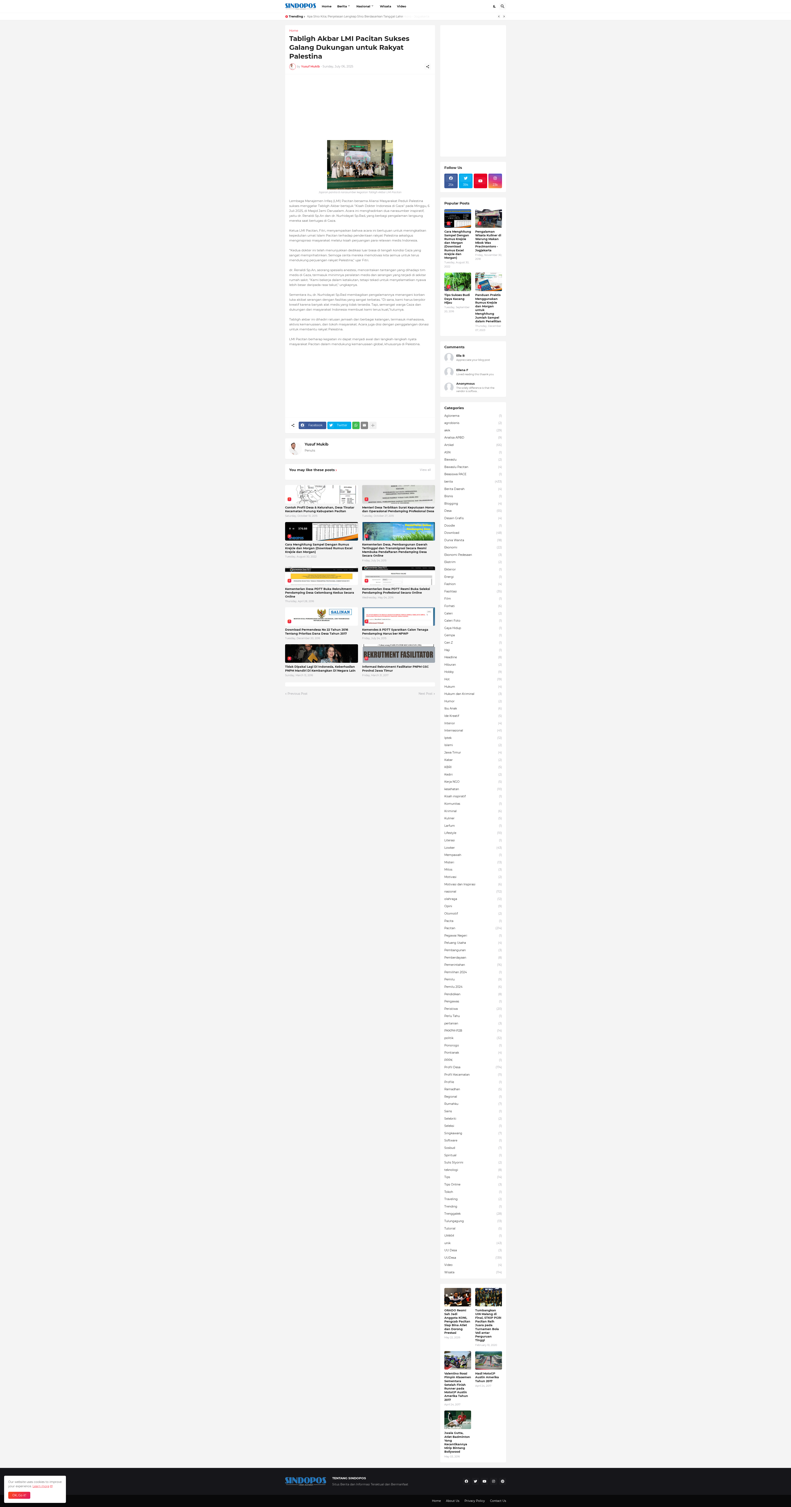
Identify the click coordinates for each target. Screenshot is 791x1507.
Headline (473, 657)
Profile (473, 1082)
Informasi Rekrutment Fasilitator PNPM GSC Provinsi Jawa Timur (395, 668)
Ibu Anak (473, 708)
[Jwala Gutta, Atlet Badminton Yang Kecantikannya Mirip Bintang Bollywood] (457, 1420)
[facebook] (466, 1481)
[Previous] (499, 16)
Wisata (385, 6)
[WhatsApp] (356, 425)
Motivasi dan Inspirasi (473, 884)
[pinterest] (502, 1481)
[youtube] (480, 181)
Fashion (473, 584)
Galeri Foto (473, 620)
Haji (473, 650)
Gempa (473, 635)
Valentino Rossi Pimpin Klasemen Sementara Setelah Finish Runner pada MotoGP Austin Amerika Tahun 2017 (457, 1386)
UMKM (473, 1236)
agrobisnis (473, 423)
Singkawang (473, 1133)
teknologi (473, 1170)
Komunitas (473, 804)
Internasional (473, 730)
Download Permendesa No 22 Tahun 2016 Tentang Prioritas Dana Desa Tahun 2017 (316, 631)
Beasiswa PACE (473, 474)
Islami (473, 745)
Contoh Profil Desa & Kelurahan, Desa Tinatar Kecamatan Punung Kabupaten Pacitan (319, 509)
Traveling (473, 1199)
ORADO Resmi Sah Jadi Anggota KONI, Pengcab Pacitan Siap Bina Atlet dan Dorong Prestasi (457, 1321)
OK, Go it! (19, 1495)
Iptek (473, 738)
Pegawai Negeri (473, 935)
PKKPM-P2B (473, 1030)
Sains (473, 1111)
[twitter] (475, 1481)
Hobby (473, 672)
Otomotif (473, 913)
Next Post (426, 693)
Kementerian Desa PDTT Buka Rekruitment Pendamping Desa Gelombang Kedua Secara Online (319, 592)
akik (473, 430)
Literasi (473, 840)
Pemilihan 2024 (473, 972)
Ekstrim (473, 562)
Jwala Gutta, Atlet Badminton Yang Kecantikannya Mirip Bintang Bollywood (457, 1442)
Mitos (473, 869)
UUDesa (473, 1258)
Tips (473, 1177)
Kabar (473, 760)
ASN (473, 452)
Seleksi (473, 1126)
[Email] (364, 425)
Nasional (363, 6)
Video (401, 6)
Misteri (473, 862)
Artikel (473, 445)
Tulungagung (473, 1221)
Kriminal (473, 811)
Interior (473, 723)
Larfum (473, 826)
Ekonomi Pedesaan (473, 555)
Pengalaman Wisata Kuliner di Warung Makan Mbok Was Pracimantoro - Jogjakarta (488, 241)
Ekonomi (473, 547)
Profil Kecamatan (473, 1074)
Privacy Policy (475, 1501)
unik (473, 1243)
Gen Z (473, 642)
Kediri (473, 774)
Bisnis (473, 496)
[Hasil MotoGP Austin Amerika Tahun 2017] (488, 1360)
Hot (473, 679)
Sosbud (473, 1148)
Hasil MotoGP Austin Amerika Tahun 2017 (487, 1377)
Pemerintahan (473, 965)
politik (473, 1038)
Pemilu (473, 979)
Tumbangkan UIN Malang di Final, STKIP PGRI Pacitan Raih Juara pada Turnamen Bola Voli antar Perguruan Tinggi (488, 1325)
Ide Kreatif (473, 716)
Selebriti (473, 1118)
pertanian (473, 1023)
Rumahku (473, 1104)
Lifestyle (473, 833)
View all (425, 469)
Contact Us (498, 1501)
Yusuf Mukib (316, 444)
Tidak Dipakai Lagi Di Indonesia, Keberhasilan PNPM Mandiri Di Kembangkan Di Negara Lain (320, 668)
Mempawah (473, 855)
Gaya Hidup (473, 628)
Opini (473, 906)
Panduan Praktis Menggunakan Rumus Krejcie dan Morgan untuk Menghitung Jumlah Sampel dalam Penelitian (488, 308)
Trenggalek (473, 1214)
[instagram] (493, 1481)
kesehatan (473, 789)
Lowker (473, 848)
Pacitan (473, 928)
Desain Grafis (473, 518)
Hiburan (473, 664)
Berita (342, 6)
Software (473, 1140)
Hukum (473, 686)
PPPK (473, 1060)
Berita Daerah (473, 489)
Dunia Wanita (473, 540)
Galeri (473, 613)
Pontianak (473, 1052)
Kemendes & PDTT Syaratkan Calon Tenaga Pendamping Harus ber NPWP (395, 631)
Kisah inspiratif (473, 796)
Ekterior (473, 569)
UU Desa (473, 1250)
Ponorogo (473, 1045)
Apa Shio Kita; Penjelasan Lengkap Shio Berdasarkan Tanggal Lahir (355, 16)
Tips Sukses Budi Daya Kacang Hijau (457, 298)
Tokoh (473, 1192)
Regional (473, 1096)
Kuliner (473, 818)
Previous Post (298, 693)
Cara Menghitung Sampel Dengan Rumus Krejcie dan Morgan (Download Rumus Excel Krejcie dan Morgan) (318, 548)
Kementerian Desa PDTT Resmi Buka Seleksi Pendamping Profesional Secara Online (396, 590)
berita (473, 481)
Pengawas (473, 1001)
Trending (473, 1206)
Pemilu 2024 (473, 987)
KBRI (473, 767)
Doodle (473, 525)
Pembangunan (473, 950)
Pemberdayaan (473, 957)
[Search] (502, 6)
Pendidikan (473, 994)
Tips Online (473, 1184)
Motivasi (473, 877)
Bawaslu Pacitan (473, 467)
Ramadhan (473, 1089)
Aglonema (473, 416)
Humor (473, 701)
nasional (473, 891)
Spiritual (473, 1155)
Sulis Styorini (473, 1162)
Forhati (473, 606)
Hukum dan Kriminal (473, 694)
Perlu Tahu (473, 1016)
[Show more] (373, 425)
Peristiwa (473, 1009)
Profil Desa (473, 1067)
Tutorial (473, 1228)
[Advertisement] (360, 107)
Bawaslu (473, 459)
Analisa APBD (473, 437)
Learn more (41, 1486)
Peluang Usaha (473, 943)
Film (473, 598)
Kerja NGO (473, 782)
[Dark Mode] (494, 6)
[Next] (504, 16)
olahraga (473, 899)
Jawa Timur (473, 752)
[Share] (427, 66)
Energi (473, 577)
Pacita (473, 921)
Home (326, 6)
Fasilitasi (473, 591)
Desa (473, 511)
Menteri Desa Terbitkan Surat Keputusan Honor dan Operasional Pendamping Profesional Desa (398, 509)
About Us (452, 1501)
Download (473, 533)
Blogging (473, 503)
